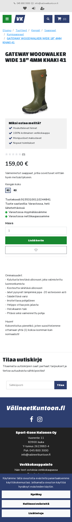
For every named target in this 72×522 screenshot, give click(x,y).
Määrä (9, 223)
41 (8, 190)
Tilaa (60, 384)
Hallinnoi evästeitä (36, 503)
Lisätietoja (36, 513)
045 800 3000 (23, 3)
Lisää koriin (36, 240)
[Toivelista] (25, 8)
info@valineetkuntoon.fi (46, 3)
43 (15, 190)
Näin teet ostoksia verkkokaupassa (36, 470)
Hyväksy (36, 494)
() (64, 19)
